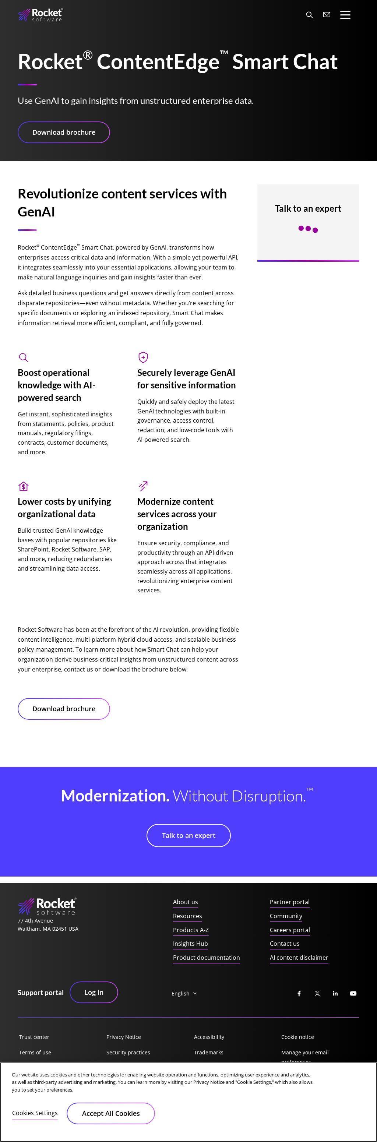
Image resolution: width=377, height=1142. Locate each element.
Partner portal (290, 902)
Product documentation (206, 958)
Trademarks (208, 1052)
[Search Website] (309, 14)
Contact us (285, 944)
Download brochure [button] (63, 132)
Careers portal (290, 930)
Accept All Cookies (111, 1113)
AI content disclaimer (299, 958)
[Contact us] (327, 14)
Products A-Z (191, 930)
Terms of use (35, 1052)
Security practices (128, 1052)
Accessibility (209, 1036)
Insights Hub (190, 944)
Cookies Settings (35, 1113)
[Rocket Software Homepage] (40, 14)
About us (185, 902)
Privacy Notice (123, 1036)
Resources (187, 916)
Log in (93, 992)
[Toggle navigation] (345, 15)
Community (286, 916)
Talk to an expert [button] (188, 835)
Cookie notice (297, 1036)
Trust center (34, 1036)
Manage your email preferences (305, 1057)
